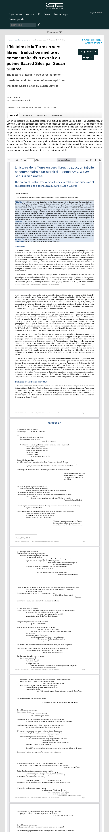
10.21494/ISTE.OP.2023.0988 (43, 108)
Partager (87, 57)
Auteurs (30, 14)
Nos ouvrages (61, 14)
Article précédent (93, 40)
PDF (81, 52)
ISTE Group (44, 14)
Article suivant (92, 43)
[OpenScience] (54, 6)
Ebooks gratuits (16, 19)
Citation (91, 52)
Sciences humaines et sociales (18, 40)
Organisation (15, 14)
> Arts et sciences (38, 40)
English (93, 12)
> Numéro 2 (51, 40)
